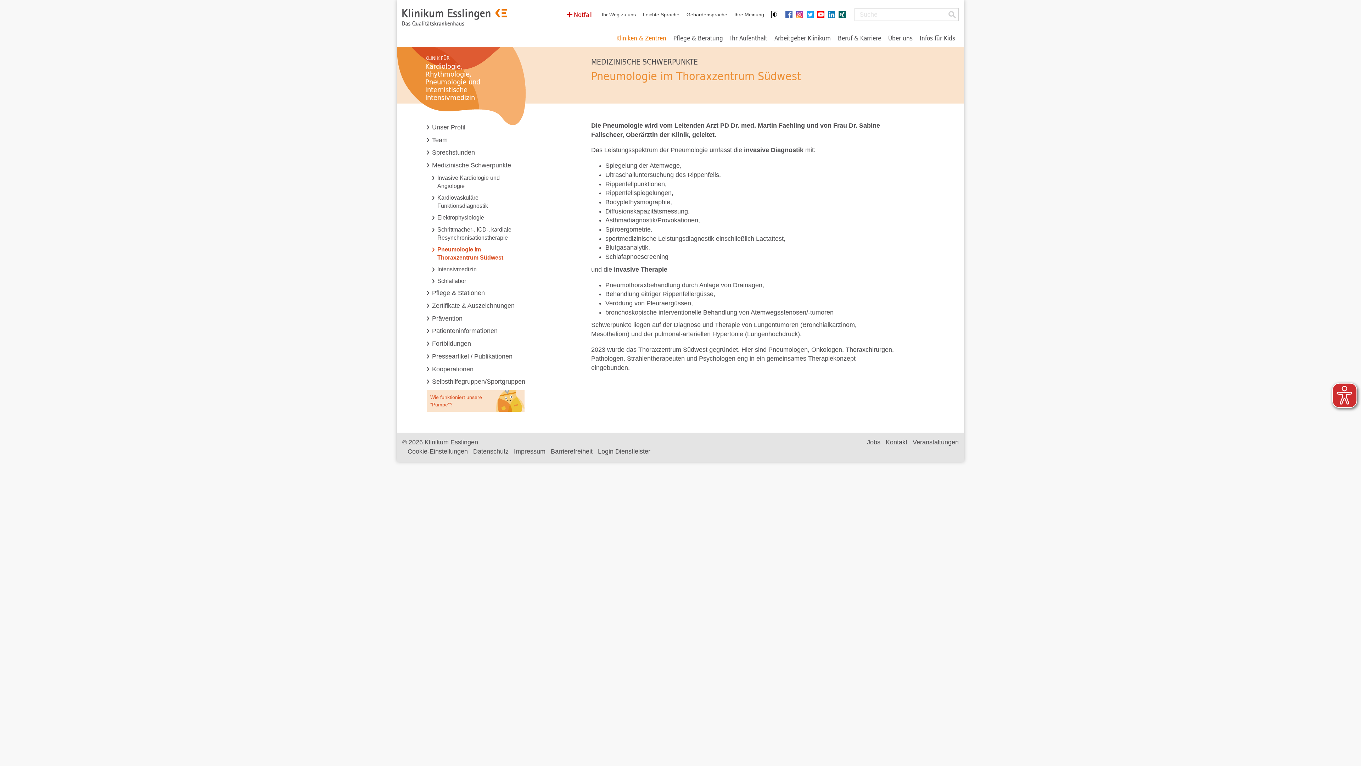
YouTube (822, 14)
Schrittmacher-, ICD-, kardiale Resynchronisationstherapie (474, 233)
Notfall (583, 15)
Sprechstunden (453, 152)
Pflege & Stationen (458, 292)
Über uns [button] (900, 38)
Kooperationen (453, 369)
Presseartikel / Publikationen (472, 356)
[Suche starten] (952, 15)
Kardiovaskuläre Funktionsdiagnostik (462, 201)
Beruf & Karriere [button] (859, 38)
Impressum (529, 451)
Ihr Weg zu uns (619, 14)
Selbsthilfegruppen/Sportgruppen (478, 381)
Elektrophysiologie (460, 217)
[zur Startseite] (454, 17)
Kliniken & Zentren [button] (641, 38)
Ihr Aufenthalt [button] (748, 38)
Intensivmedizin (457, 269)
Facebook (790, 14)
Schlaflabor (451, 281)
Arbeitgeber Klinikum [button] (802, 38)
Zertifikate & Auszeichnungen (473, 305)
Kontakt (896, 442)
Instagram (801, 14)
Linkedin (833, 14)
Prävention (447, 318)
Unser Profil (448, 127)
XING (844, 14)
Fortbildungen (451, 343)
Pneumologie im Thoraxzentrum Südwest (470, 253)
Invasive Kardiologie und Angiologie (468, 181)
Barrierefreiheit (572, 451)
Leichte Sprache (661, 14)
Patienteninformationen (465, 330)
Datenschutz (491, 451)
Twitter (812, 14)
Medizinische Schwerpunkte (471, 165)
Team (440, 140)
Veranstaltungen (936, 442)
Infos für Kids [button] (937, 38)
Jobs (873, 442)
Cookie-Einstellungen (438, 451)
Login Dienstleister (624, 451)
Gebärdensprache (707, 14)
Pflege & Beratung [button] (698, 38)
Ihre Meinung (749, 14)
